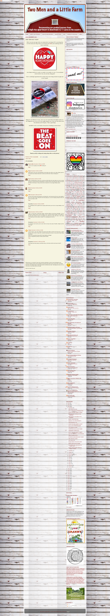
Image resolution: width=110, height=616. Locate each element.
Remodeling (69, 215)
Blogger (68, 611)
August (70, 455)
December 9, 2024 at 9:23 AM (38, 222)
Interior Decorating (76, 202)
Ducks (74, 186)
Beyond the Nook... (71, 366)
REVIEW (83, 216)
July (69, 457)
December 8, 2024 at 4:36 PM (36, 170)
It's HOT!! (69, 380)
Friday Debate (71, 191)
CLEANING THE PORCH (75, 289)
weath (76, 221)
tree (73, 220)
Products (80, 211)
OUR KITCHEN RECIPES (47, 34)
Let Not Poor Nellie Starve (72, 304)
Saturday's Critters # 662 (72, 300)
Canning (81, 179)
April (70, 462)
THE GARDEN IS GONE (73, 427)
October (70, 452)
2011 (69, 488)
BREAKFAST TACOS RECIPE (76, 275)
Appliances (76, 175)
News (76, 207)
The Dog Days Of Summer (72, 363)
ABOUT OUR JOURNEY (35, 34)
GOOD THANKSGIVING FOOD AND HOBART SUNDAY (75, 448)
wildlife (79, 224)
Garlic (75, 193)
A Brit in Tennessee (71, 362)
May (69, 460)
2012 (69, 486)
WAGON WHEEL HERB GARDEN (77, 256)
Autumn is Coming (71, 332)
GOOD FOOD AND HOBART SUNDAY (75, 412)
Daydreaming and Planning (79, 183)
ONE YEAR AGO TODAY (73, 438)
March (70, 463)
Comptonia (70, 342)
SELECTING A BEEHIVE (75, 250)
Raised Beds (70, 214)
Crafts (71, 183)
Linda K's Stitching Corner (73, 386)
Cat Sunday (68, 180)
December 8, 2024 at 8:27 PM (36, 194)
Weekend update (78, 223)
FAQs (64, 34)
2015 (69, 481)
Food (73, 190)
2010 (69, 489)
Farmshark (73, 188)
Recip (77, 214)
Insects (74, 200)
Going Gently (70, 303)
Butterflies (73, 179)
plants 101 (70, 210)
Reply (29, 167)
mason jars (80, 204)
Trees (77, 220)
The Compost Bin (71, 395)
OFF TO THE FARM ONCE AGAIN (75, 425)
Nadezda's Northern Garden (73, 374)
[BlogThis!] (44, 157)
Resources (79, 215)
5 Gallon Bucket (69, 175)
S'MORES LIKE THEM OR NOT (77, 282)
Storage (73, 218)
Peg (29, 178)
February (70, 465)
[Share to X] (45, 157)
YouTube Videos (70, 225)
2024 (69, 406)
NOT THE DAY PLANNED (75, 263)
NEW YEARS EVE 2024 (73, 409)
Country (67, 183)
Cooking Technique (78, 182)
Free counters (69, 507)
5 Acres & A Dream (71, 350)
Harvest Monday (82, 195)
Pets (77, 209)
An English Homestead (72, 359)
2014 (69, 483)
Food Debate (82, 190)
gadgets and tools (79, 192)
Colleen (29, 230)
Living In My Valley (71, 318)
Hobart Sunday (69, 197)
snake (84, 217)
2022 (69, 470)
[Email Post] (41, 156)
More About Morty (71, 371)
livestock (68, 204)
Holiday (77, 197)
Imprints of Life (70, 339)
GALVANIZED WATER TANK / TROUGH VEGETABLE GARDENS (77, 231)
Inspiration (81, 200)
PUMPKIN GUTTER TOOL (76, 269)
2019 (69, 475)
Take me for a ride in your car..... (73, 308)
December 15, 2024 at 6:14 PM (39, 241)
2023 (69, 468)
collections (76, 181)
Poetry (75, 210)
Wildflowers (74, 224)
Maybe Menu (70, 324)
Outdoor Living (75, 208)
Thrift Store (80, 218)
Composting (81, 181)
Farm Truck (77, 187)
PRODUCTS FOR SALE (72, 34)
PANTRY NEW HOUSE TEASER (74, 443)
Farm (81, 186)
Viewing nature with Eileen (73, 299)
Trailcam (68, 220)
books (69, 179)
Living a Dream (71, 307)
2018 (69, 476)
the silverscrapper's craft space (74, 327)
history (79, 196)
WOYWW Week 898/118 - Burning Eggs (75, 328)
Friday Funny (79, 191)
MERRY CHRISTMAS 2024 (73, 419)
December (71, 407)
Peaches (69, 209)
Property (68, 212)
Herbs (73, 196)
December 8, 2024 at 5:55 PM (36, 187)
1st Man (74, 113)
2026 (69, 403)
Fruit (67, 192)
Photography (82, 209)
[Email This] (42, 157)
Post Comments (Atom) (34, 275)
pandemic (83, 208)
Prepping (80, 210)
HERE (50, 43)
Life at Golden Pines (72, 370)
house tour (73, 199)
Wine (84, 224)
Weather (82, 221)
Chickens (77, 180)
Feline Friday (79, 188)
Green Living (74, 195)
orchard (81, 207)
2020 (69, 473)
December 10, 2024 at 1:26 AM (37, 230)
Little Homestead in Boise (73, 390)
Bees (81, 176)
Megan (29, 170)
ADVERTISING (58, 34)
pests (73, 209)
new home (70, 207)
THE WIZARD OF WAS (72, 356)
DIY (67, 186)
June (70, 458)
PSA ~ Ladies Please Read (72, 315)
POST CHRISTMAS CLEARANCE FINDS (76, 410)
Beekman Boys (76, 176)
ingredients (68, 200)
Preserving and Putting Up (71, 211)
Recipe (80, 214)
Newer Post (28, 272)
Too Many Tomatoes (72, 331)
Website (71, 223)
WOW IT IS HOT (74, 237)
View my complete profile (71, 129)
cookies (72, 182)
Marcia (29, 187)
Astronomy (81, 175)
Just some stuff (70, 319)
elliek (29, 194)
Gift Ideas (81, 193)
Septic (73, 217)
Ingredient (81, 199)
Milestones (68, 205)
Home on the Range (71, 338)
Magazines (75, 204)
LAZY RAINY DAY (72, 440)
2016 (69, 480)
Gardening (68, 193)
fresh (68, 343)
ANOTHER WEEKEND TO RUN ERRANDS (76, 433)
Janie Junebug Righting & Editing (74, 355)
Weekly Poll (68, 224)
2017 (69, 478)
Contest (67, 182)
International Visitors (70, 203)
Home (44, 272)
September (71, 453)
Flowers (68, 190)
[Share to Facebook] (46, 157)
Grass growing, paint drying (73, 367)
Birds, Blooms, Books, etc (73, 335)
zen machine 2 (77, 225)
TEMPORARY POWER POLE (74, 430)
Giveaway (68, 195)
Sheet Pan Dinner (78, 217)
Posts (69, 604)
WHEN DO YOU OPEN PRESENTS (75, 420)
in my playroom (71, 311)
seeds (69, 217)
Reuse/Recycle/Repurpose (72, 216)
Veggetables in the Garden (72, 375)
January (70, 466)
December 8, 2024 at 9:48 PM (38, 203)
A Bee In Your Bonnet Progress (73, 387)
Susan (29, 211)
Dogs (71, 186)
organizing (68, 208)
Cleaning (71, 181)
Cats (73, 180)
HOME (26, 34)
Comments (70, 606)
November (71, 450)
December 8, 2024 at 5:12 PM (35, 178)
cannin (77, 179)
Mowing (80, 205)
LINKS (80, 34)
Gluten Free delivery (71, 396)
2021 (69, 472)
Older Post (61, 272)
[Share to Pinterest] (47, 157)
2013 (69, 485)
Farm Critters (69, 187)
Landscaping (79, 203)
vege (82, 220)
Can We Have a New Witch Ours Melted (75, 314)
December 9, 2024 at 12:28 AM (36, 211)
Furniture (73, 192)
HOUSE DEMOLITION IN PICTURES (75, 441)
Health (29, 158)
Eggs (77, 186)
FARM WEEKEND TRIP (73, 422)
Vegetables (68, 221)
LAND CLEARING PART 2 (73, 435)
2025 (69, 404)
